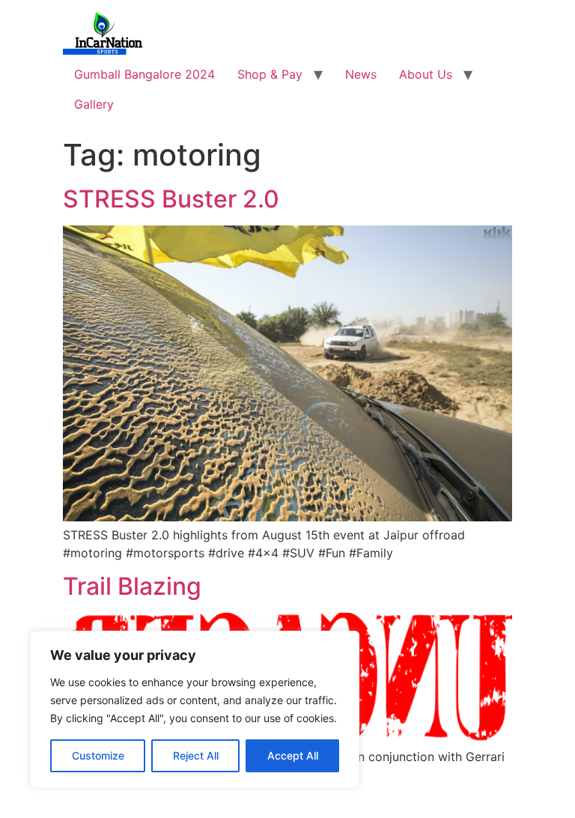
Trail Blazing (132, 586)
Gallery (94, 104)
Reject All (196, 755)
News (361, 74)
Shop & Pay (269, 74)
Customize (98, 755)
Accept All (292, 755)
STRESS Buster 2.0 (171, 198)
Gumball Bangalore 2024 (144, 74)
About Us (425, 74)
